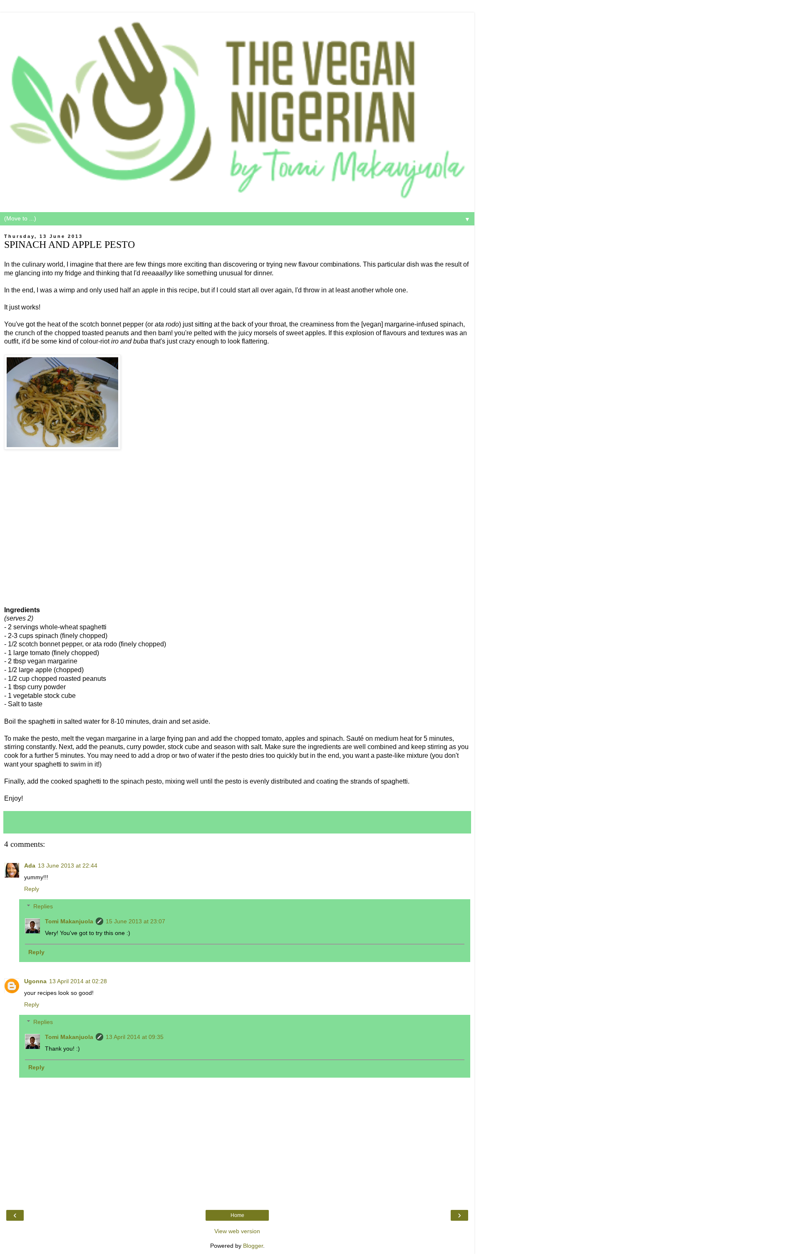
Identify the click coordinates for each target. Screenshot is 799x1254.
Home (237, 1215)
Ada (29, 865)
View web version (237, 1231)
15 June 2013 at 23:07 (135, 921)
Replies (43, 906)
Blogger (253, 1245)
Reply (31, 888)
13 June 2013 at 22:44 (67, 865)
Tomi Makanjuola (69, 921)
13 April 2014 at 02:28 (78, 981)
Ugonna (35, 981)
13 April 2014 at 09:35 (135, 1037)
